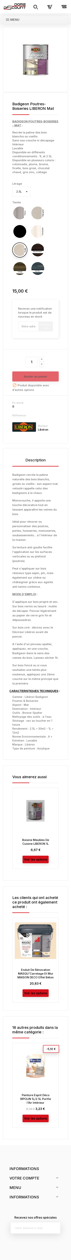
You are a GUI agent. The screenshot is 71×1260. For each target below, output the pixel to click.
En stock (17, 402)
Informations (24, 1168)
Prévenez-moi (46, 326)
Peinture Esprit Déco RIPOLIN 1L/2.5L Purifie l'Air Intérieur (35, 1098)
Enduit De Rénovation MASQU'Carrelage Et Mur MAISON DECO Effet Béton (35, 973)
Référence (19, 415)
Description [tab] (35, 460)
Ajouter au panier (35, 376)
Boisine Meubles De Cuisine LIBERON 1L (35, 841)
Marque (43, 425)
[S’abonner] (55, 1228)
